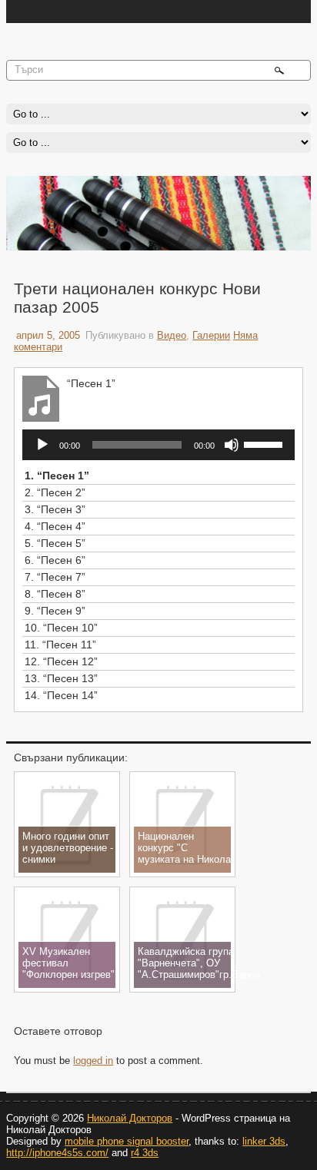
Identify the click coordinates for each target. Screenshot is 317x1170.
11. (60, 644)
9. (55, 611)
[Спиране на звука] (231, 444)
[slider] (265, 443)
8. (55, 594)
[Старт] (42, 444)
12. (61, 661)
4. (55, 526)
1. (57, 475)
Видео (171, 335)
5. (55, 543)
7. (55, 577)
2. (55, 492)
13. (61, 678)
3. (55, 509)
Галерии (211, 335)
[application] (158, 444)
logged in (93, 1060)
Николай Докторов (129, 1118)
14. (61, 695)
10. (61, 627)
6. (55, 560)
